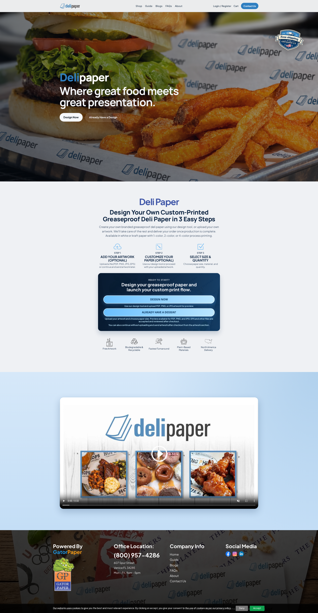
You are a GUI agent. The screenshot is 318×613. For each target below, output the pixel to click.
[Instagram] (234, 553)
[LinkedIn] (241, 553)
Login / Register (222, 5)
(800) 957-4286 (137, 555)
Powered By (68, 549)
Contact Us (249, 6)
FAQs (168, 5)
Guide (148, 5)
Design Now (71, 117)
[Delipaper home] (70, 6)
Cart (236, 5)
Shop (139, 5)
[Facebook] (228, 553)
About (178, 5)
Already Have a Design (103, 117)
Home (174, 554)
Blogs (159, 5)
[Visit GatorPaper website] (80, 574)
